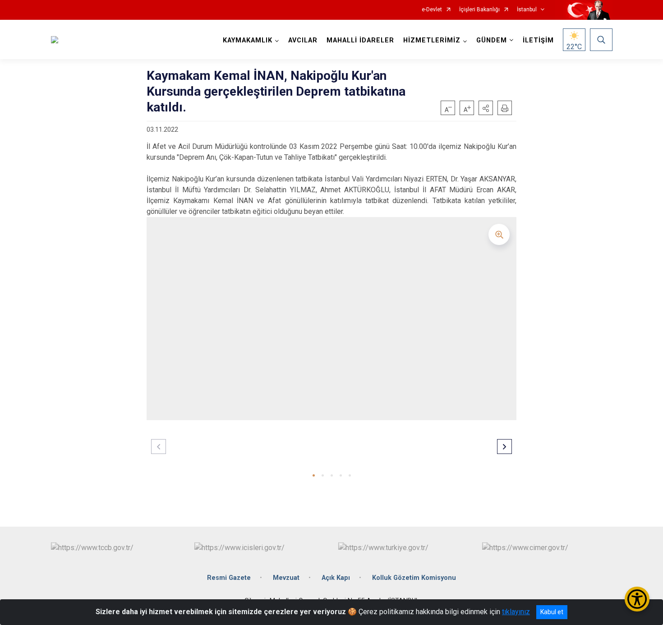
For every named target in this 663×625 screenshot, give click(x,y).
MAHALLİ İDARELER (360, 40)
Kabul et (551, 612)
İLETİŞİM (538, 40)
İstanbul (527, 10)
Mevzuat (286, 578)
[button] (486, 108)
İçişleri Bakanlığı (479, 10)
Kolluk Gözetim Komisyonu (414, 578)
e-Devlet (432, 10)
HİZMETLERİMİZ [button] (431, 40)
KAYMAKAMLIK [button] (247, 40)
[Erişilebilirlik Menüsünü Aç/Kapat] (637, 599)
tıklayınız (516, 611)
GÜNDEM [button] (491, 40)
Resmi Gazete (229, 578)
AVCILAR (303, 40)
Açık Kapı (336, 578)
